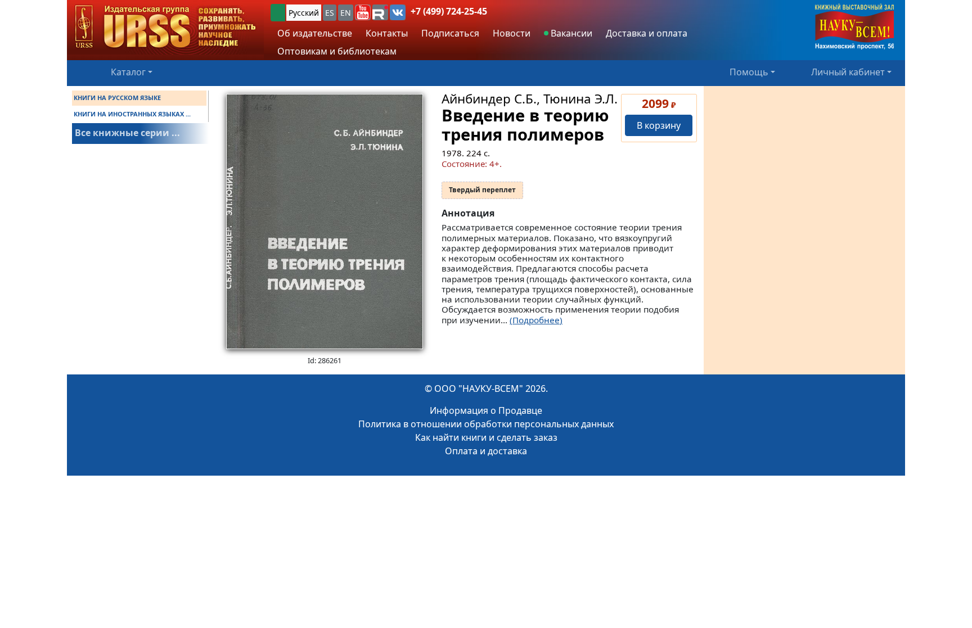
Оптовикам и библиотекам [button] (337, 51)
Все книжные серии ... (127, 132)
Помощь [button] (749, 72)
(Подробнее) (536, 320)
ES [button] (329, 12)
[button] (363, 12)
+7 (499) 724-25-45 (449, 11)
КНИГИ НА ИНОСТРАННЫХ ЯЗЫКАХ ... (132, 114)
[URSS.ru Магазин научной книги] (165, 27)
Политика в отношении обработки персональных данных (486, 424)
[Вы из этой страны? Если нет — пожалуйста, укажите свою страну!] (278, 12)
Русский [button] (304, 12)
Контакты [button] (387, 33)
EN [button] (345, 12)
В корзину (659, 125)
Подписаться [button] (450, 33)
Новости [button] (511, 33)
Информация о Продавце (486, 410)
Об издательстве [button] (314, 33)
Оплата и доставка (486, 451)
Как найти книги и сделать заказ (486, 437)
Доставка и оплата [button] (646, 33)
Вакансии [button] (570, 33)
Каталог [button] (128, 72)
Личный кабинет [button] (848, 72)
